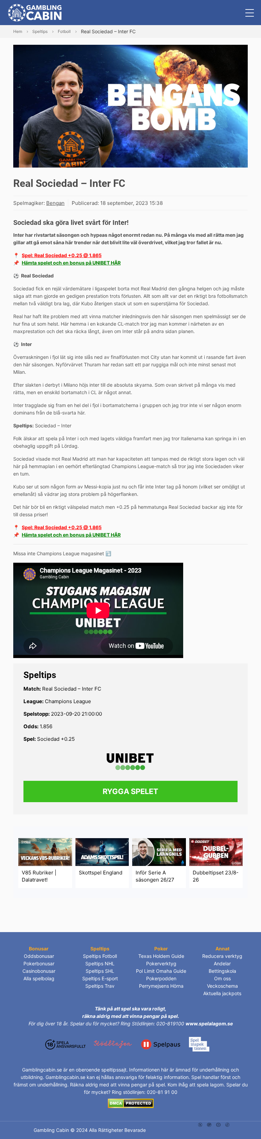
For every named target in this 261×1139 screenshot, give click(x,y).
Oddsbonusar (39, 956)
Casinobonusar (38, 971)
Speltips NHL (100, 963)
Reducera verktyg (222, 956)
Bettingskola (222, 971)
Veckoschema (222, 986)
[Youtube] (218, 1124)
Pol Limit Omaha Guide (161, 971)
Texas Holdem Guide (161, 956)
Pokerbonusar (38, 963)
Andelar (222, 963)
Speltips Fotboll (100, 956)
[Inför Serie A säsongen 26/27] (159, 851)
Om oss (222, 978)
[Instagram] (209, 1124)
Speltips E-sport (100, 978)
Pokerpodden (161, 978)
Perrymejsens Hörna (161, 986)
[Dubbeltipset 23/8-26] (216, 851)
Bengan (55, 203)
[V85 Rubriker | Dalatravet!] (45, 851)
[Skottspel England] (102, 851)
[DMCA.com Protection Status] (131, 1103)
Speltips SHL (100, 971)
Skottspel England (100, 872)
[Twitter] (200, 1124)
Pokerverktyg (161, 963)
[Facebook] (227, 1124)
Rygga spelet (130, 791)
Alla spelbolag (38, 978)
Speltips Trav (100, 986)
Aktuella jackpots (222, 993)
